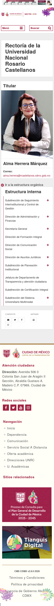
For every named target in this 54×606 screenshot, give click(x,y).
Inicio (11, 428)
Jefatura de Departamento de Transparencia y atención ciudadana (26, 279)
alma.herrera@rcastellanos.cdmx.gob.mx (26, 175)
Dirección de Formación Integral (23, 237)
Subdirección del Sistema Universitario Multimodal (19, 300)
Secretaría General (16, 228)
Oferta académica (20, 453)
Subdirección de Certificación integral (26, 289)
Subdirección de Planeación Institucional (21, 267)
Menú (5, 28)
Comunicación (17, 441)
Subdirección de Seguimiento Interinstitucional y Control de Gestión (22, 204)
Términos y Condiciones (27, 577)
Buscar (35, 28)
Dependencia (17, 434)
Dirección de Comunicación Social (21, 247)
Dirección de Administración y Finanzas (22, 218)
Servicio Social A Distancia (27, 447)
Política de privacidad (27, 584)
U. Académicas (18, 466)
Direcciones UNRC (21, 460)
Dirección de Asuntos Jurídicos (23, 257)
